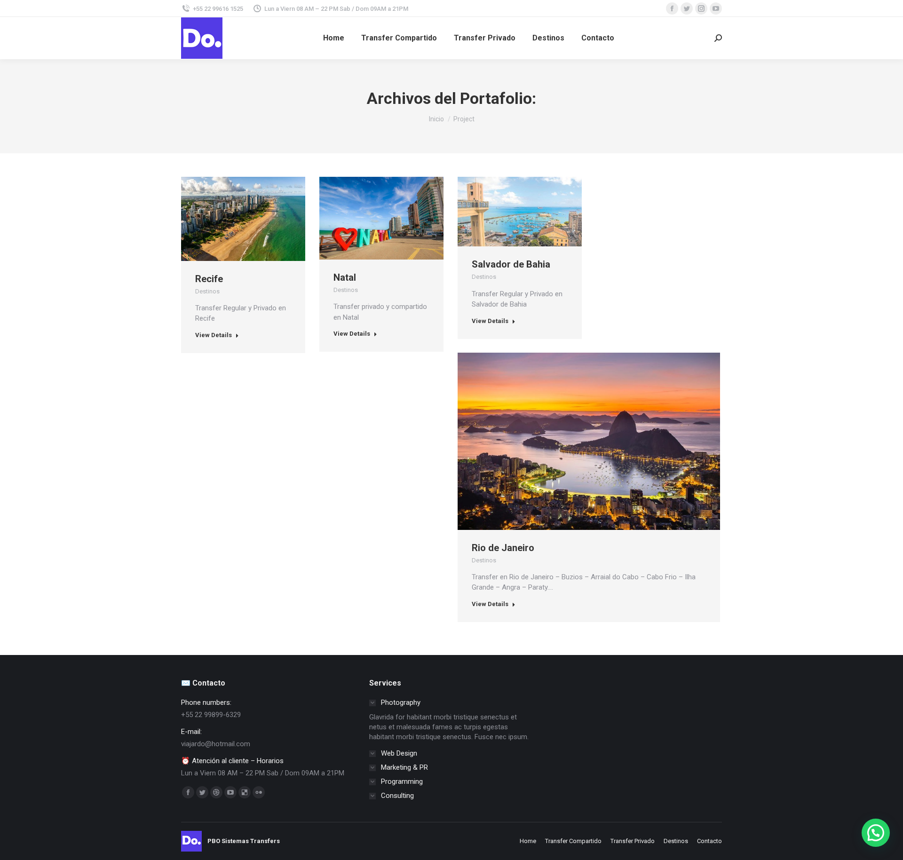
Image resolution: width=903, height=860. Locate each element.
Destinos (207, 291)
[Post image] (243, 219)
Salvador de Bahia (511, 264)
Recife (209, 278)
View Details (213, 335)
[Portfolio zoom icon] (230, 218)
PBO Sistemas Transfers (243, 840)
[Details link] (256, 218)
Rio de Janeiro (503, 547)
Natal (344, 277)
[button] (876, 833)
